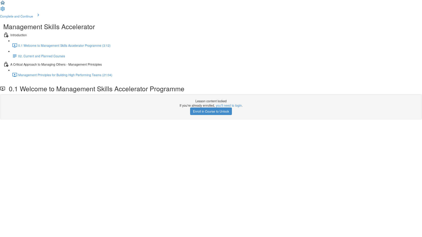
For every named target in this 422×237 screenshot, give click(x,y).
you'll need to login (229, 105)
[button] (2, 4)
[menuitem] (2, 10)
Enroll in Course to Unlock (211, 111)
